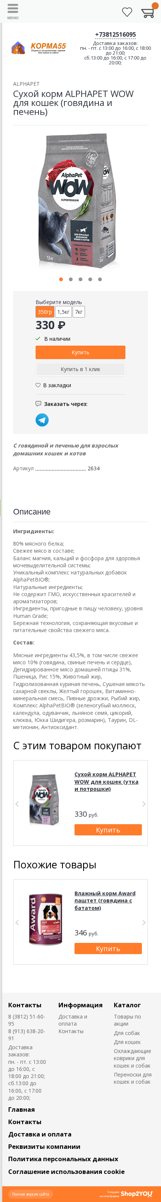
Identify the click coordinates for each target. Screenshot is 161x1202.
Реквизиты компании (44, 1146)
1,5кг (63, 311)
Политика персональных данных (63, 1158)
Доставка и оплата (72, 1020)
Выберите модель (59, 302)
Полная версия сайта (30, 1194)
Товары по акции (127, 1020)
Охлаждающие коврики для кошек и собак (132, 1058)
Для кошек (127, 1041)
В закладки (57, 385)
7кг (79, 311)
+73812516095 (115, 34)
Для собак (127, 1032)
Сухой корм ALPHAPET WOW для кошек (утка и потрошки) (107, 781)
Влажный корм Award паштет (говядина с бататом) (105, 900)
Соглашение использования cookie (66, 1171)
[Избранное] (127, 12)
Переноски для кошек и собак (133, 1078)
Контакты (25, 1005)
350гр (45, 311)
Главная (21, 1109)
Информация (80, 1005)
